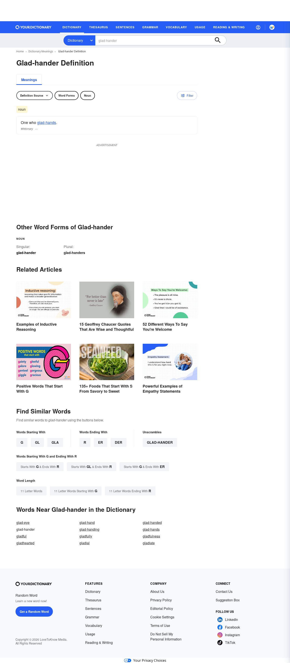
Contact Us (224, 591)
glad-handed (152, 522)
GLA (55, 442)
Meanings (29, 79)
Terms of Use (160, 625)
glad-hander (160, 442)
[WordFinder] (272, 27)
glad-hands (46, 122)
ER (100, 442)
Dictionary (75, 40)
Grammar (92, 617)
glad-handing (89, 529)
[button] (258, 27)
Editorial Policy (161, 608)
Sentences (93, 608)
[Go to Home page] (33, 27)
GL (37, 442)
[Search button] (219, 40)
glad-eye (23, 522)
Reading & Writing (99, 642)
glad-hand (87, 522)
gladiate (149, 542)
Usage (90, 634)
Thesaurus (93, 599)
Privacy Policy (161, 599)
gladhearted (25, 542)
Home (20, 51)
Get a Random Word (34, 611)
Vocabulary (93, 625)
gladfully (85, 536)
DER (118, 442)
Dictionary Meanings (40, 51)
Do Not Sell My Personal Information (166, 637)
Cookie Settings (162, 617)
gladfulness (151, 536)
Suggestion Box (228, 599)
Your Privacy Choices (149, 660)
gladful (21, 536)
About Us (157, 591)
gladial (84, 542)
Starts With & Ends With (40, 466)
